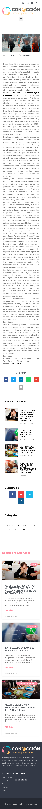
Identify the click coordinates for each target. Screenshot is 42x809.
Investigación (11, 525)
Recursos (31, 525)
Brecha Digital (17, 521)
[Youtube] (32, 3)
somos (7, 521)
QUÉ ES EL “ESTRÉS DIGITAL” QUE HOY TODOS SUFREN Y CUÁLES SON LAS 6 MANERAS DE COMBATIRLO (28, 415)
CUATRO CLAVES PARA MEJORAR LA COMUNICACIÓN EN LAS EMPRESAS (28, 450)
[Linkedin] (36, 3)
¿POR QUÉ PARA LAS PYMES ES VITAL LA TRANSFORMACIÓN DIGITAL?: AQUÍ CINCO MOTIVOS (28, 468)
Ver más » (9, 610)
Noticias (9, 530)
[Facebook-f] (16, 780)
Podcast (29, 521)
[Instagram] (28, 3)
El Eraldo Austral (16, 364)
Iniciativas (22, 525)
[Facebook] (23, 3)
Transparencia (19, 530)
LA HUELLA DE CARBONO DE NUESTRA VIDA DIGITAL (26, 433)
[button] (21, 19)
